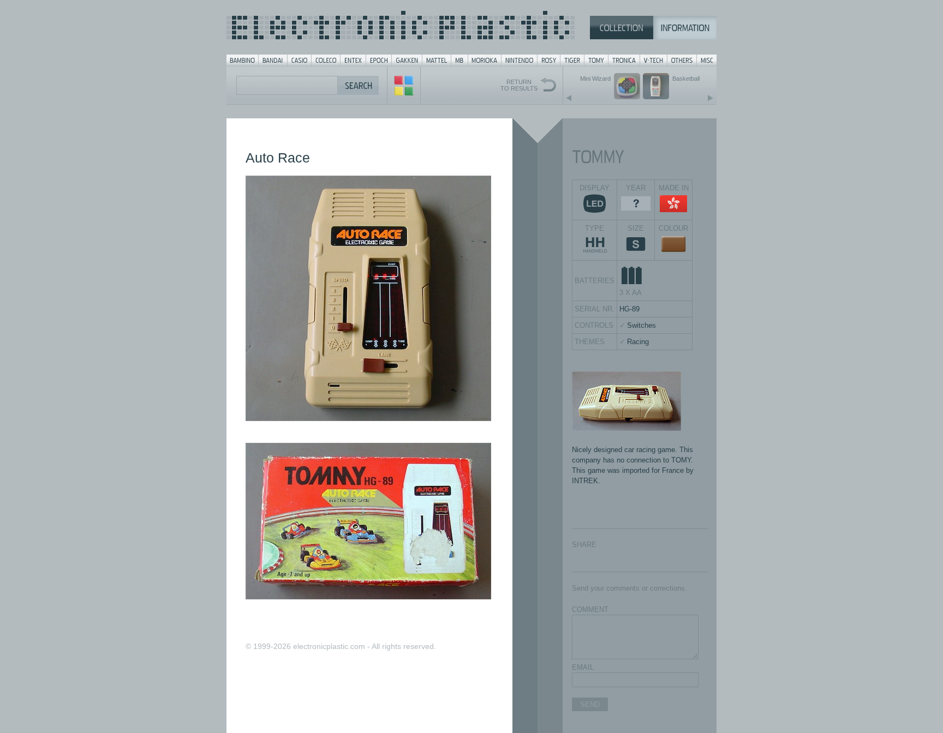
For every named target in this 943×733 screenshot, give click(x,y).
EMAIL (583, 667)
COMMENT (590, 609)
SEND (590, 704)
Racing (638, 342)
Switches (641, 325)
